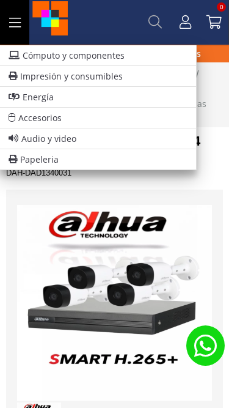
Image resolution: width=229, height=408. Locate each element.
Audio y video (48, 138)
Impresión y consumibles (71, 76)
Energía (38, 97)
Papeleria (39, 159)
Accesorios (40, 118)
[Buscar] (155, 22)
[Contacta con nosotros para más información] (205, 345)
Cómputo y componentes (74, 55)
